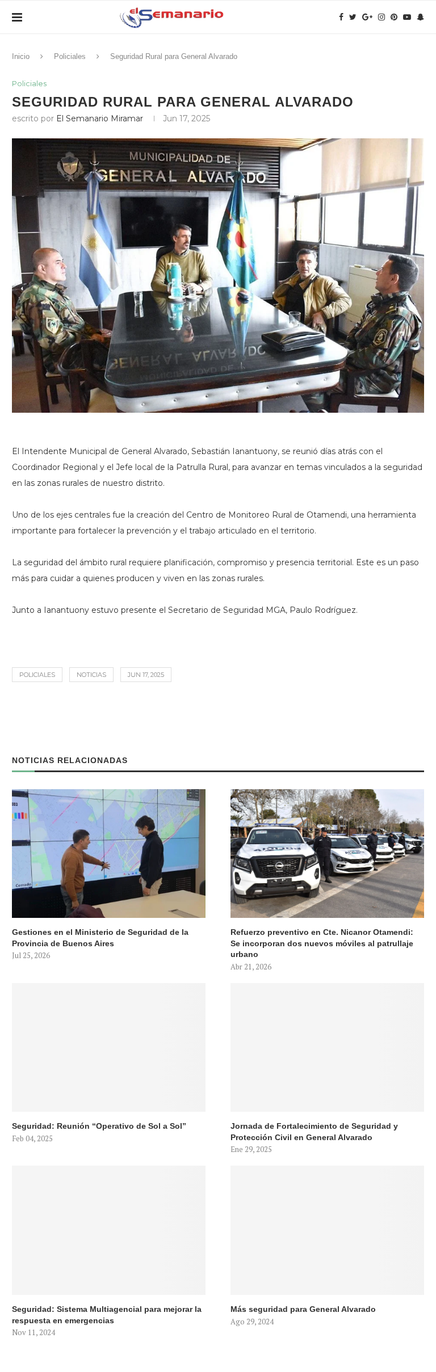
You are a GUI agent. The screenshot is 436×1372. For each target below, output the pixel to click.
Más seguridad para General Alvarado (303, 1309)
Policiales (70, 56)
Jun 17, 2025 (146, 675)
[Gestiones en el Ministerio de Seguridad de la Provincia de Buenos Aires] (109, 853)
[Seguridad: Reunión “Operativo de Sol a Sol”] (109, 1047)
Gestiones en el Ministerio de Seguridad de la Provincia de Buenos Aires (100, 938)
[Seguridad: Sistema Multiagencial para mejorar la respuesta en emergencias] (109, 1230)
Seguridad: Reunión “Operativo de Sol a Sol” (99, 1125)
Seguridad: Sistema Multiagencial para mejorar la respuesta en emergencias (107, 1315)
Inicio (21, 56)
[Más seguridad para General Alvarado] (327, 1230)
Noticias (91, 675)
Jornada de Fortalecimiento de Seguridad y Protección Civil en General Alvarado (314, 1131)
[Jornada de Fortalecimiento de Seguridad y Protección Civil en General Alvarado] (327, 1047)
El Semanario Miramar (99, 118)
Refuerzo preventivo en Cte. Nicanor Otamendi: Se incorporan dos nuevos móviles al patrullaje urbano (321, 943)
